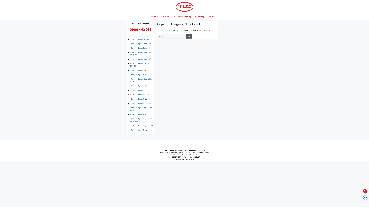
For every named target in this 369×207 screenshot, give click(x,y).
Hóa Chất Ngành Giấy (138, 70)
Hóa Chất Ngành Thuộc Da (140, 95)
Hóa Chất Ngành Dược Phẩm (141, 59)
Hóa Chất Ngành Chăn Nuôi (140, 44)
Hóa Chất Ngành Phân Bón (140, 86)
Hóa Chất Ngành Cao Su (139, 39)
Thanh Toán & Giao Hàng (182, 17)
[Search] (189, 36)
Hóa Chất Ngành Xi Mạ (138, 114)
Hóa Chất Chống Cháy (138, 130)
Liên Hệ (211, 17)
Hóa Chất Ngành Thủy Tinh (140, 103)
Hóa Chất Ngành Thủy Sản (140, 99)
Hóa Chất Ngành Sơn (138, 90)
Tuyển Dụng (199, 17)
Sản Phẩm (165, 17)
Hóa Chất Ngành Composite (140, 48)
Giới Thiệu (154, 17)
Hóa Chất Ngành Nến (138, 75)
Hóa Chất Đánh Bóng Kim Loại (141, 126)
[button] (218, 17)
